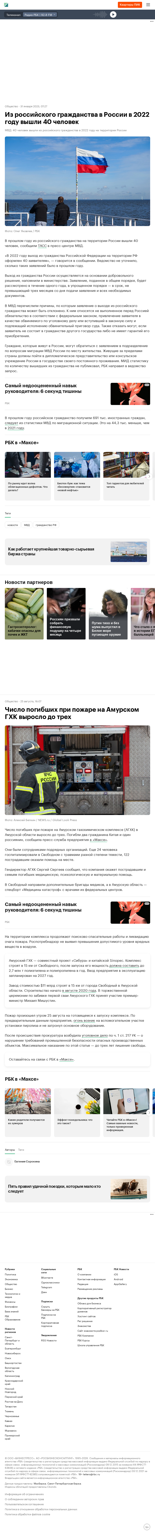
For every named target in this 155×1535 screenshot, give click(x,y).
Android (118, 1279)
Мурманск (11, 1430)
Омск (8, 1358)
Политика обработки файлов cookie (27, 1514)
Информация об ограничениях (24, 1494)
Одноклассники (50, 1282)
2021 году (16, 427)
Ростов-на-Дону (14, 1401)
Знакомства (84, 1325)
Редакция (83, 1284)
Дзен (44, 1292)
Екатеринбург (13, 1348)
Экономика (11, 1279)
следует (11, 422)
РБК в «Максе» (22, 442)
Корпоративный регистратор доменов (95, 1309)
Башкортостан (13, 1363)
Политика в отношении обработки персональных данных (41, 1509)
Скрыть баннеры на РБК (50, 1308)
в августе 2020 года (79, 990)
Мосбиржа (40, 1483)
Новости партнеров (29, 582)
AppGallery (120, 1284)
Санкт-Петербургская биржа (64, 1483)
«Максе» (66, 1058)
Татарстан (11, 1406)
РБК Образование (12, 1317)
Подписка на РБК (48, 1316)
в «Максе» (98, 839)
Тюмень (9, 1411)
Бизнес (9, 1288)
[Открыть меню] (148, 5)
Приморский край (12, 1437)
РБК (7, 403)
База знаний (12, 1311)
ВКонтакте (47, 1277)
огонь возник (84, 1020)
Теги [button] (8, 513)
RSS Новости (49, 1340)
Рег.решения (85, 1321)
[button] (28, 476)
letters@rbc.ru (91, 1474)
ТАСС (42, 245)
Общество (11, 106)
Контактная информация (92, 1279)
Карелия (10, 1425)
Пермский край (14, 1396)
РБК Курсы (84, 1340)
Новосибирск (13, 1353)
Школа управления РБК (91, 1345)
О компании (84, 1274)
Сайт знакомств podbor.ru (93, 1330)
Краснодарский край (14, 1382)
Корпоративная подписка (50, 1324)
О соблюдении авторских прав (24, 1499)
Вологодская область (12, 1369)
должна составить (124, 965)
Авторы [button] (10, 1150)
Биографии (11, 1306)
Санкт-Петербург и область (12, 1340)
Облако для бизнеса (89, 1303)
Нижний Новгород (10, 1390)
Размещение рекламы (90, 1288)
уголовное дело (95, 1034)
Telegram (46, 1287)
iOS (116, 1274)
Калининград (12, 1375)
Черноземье (12, 1416)
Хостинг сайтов (86, 1316)
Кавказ (8, 1420)
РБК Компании (86, 1335)
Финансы (10, 1301)
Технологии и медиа (12, 1295)
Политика (10, 1274)
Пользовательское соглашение (24, 1504)
